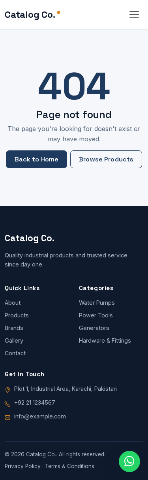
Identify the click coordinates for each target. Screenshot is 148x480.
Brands (14, 327)
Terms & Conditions (69, 466)
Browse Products (106, 159)
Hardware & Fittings (105, 340)
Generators (94, 327)
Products (17, 315)
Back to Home (37, 159)
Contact (15, 353)
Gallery (14, 340)
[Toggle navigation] (134, 14)
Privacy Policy (23, 466)
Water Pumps (97, 302)
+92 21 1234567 (34, 402)
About (13, 302)
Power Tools (96, 315)
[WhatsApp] (129, 461)
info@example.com (40, 416)
